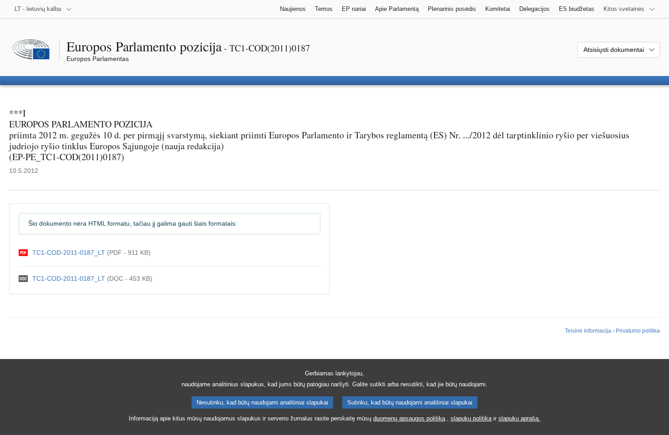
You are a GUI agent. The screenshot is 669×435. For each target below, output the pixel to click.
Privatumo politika (638, 331)
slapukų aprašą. (519, 418)
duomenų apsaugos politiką (409, 418)
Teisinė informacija (588, 331)
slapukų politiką (471, 418)
